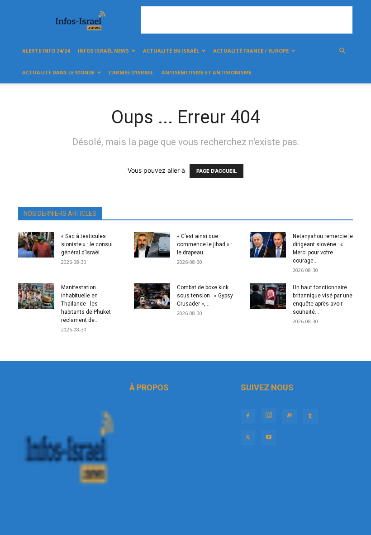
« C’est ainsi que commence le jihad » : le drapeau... (204, 244)
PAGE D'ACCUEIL (216, 171)
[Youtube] (269, 437)
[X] (248, 437)
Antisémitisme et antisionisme (207, 72)
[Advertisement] (246, 20)
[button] (342, 51)
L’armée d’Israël (131, 72)
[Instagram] (269, 415)
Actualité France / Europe (251, 50)
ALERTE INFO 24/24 (46, 50)
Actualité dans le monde (58, 72)
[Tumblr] (310, 416)
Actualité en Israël (171, 50)
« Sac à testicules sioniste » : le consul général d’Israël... (87, 244)
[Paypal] (289, 416)
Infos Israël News (103, 50)
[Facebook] (248, 416)
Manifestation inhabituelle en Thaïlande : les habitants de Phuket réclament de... (86, 303)
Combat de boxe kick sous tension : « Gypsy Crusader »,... (205, 295)
